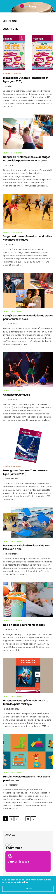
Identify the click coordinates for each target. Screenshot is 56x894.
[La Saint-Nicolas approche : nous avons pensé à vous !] (28, 751)
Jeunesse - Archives (12, 153)
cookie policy (21, 882)
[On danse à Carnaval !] (28, 369)
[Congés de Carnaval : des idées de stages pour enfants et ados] (28, 290)
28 (28, 819)
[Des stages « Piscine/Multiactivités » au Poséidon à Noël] (28, 522)
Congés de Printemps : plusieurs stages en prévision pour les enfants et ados (26, 158)
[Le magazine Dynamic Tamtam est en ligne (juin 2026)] (28, 52)
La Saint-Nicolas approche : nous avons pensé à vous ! (26, 778)
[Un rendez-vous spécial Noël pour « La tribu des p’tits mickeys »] (28, 675)
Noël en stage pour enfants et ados (24, 625)
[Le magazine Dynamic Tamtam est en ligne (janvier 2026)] (28, 445)
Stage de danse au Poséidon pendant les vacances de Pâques (27, 237)
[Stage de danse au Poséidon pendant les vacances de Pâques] (28, 211)
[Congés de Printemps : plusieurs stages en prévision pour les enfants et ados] (28, 132)
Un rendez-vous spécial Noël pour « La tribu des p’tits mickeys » (25, 702)
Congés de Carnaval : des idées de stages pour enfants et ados (28, 317)
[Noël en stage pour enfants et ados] (28, 599)
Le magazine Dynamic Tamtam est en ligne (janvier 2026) (26, 472)
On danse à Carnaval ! (16, 395)
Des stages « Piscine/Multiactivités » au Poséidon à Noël (26, 547)
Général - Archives (12, 74)
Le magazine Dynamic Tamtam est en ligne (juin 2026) (26, 79)
